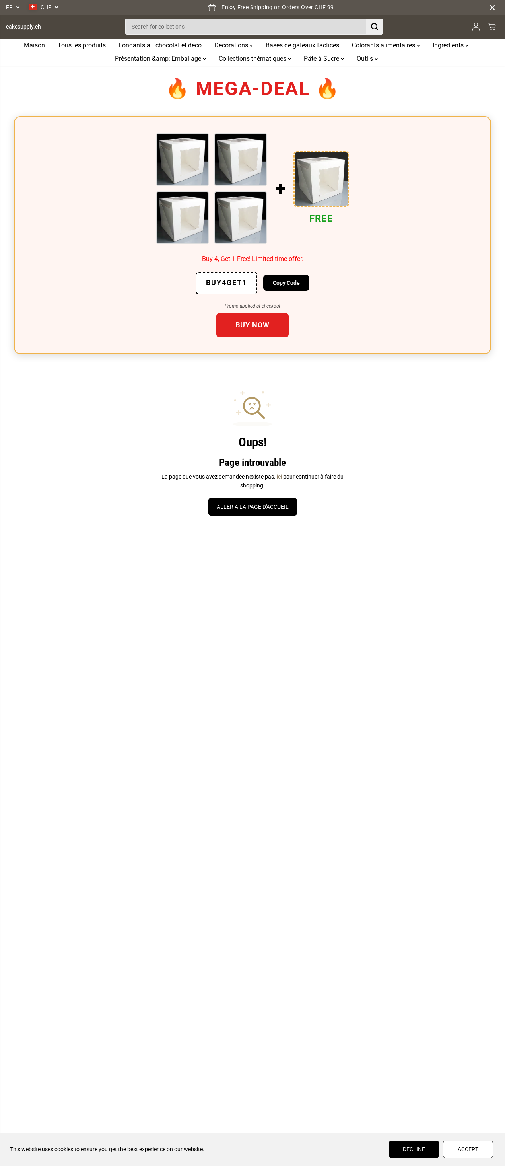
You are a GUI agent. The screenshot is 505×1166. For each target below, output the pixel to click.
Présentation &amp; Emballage (159, 58)
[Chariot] (492, 26)
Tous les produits (82, 45)
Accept (468, 1149)
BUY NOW (252, 325)
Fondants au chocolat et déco (160, 45)
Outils (366, 58)
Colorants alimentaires (384, 45)
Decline (414, 1149)
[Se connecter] (476, 26)
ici (279, 476)
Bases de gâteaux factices (302, 45)
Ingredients (449, 45)
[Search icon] (374, 27)
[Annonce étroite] (492, 7)
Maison (34, 45)
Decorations (232, 45)
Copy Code (286, 283)
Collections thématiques (253, 58)
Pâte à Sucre (322, 58)
